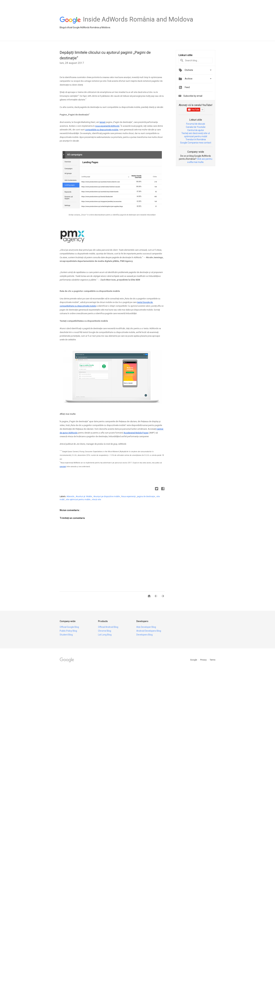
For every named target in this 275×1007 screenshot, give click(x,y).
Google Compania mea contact (195, 142)
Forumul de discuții (195, 124)
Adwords (71, 496)
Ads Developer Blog (146, 627)
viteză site (96, 499)
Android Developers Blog (148, 631)
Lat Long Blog (105, 634)
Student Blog (66, 634)
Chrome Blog (104, 631)
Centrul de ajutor (195, 130)
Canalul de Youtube (195, 127)
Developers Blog (144, 634)
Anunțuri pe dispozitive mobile (106, 496)
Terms (212, 660)
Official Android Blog (108, 627)
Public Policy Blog (68, 631)
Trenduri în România (196, 139)
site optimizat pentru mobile (78, 499)
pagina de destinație (146, 496)
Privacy (203, 660)
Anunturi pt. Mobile (84, 496)
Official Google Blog (69, 627)
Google (193, 660)
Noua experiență (128, 496)
